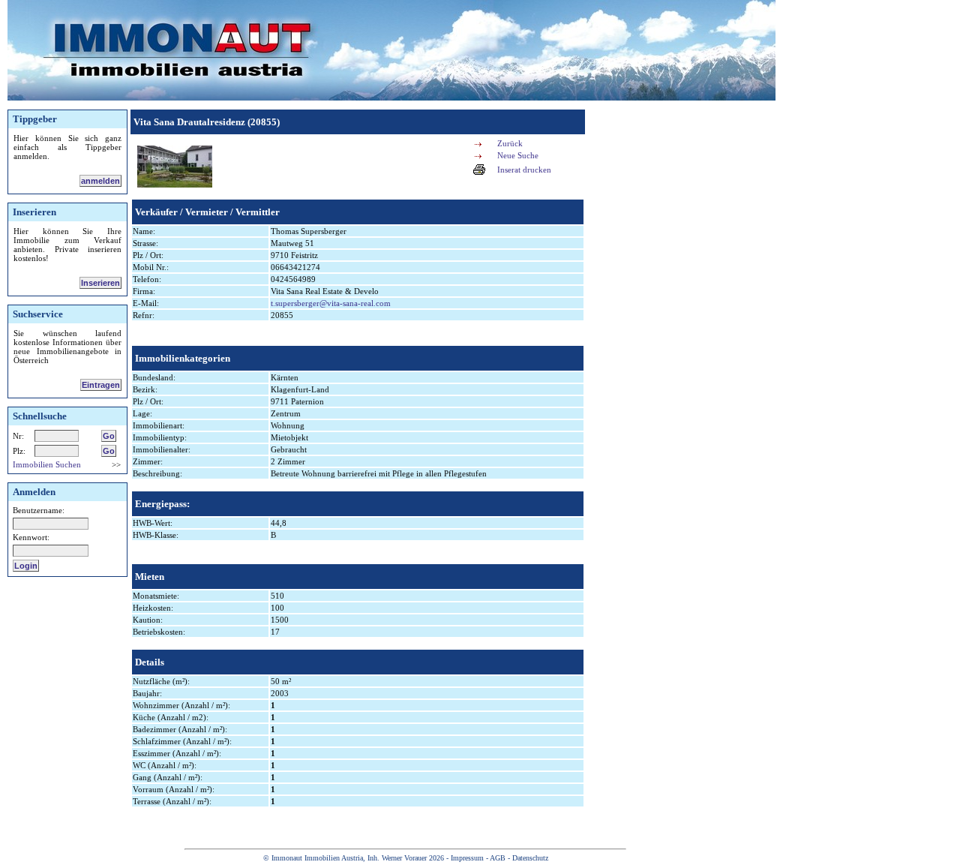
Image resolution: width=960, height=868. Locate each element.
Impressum (467, 858)
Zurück (510, 143)
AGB (498, 858)
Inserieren (100, 282)
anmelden (100, 180)
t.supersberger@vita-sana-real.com (331, 303)
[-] (174, 184)
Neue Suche (517, 155)
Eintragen (101, 384)
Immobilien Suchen (47, 464)
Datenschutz (530, 858)
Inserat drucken (524, 169)
